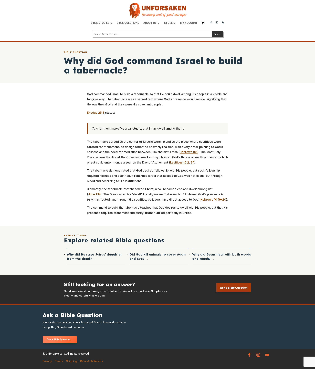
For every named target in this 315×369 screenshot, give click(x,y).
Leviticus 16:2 (179, 162)
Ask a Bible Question (233, 287)
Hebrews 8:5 (189, 152)
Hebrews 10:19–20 (213, 199)
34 (192, 162)
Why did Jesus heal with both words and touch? (221, 256)
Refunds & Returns (91, 361)
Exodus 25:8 (95, 112)
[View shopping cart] (204, 24)
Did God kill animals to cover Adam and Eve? (157, 256)
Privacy (47, 361)
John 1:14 (94, 194)
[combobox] (152, 34)
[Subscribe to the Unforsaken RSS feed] (223, 23)
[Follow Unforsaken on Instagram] (217, 23)
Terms (59, 361)
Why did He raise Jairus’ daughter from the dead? (94, 256)
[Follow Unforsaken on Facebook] (211, 23)
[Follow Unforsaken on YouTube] (267, 355)
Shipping (71, 361)
